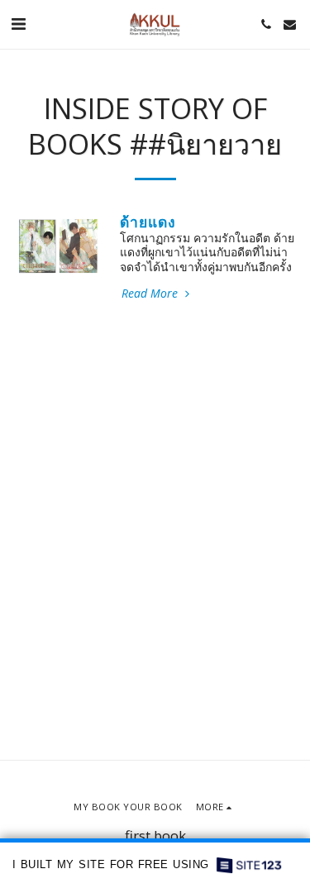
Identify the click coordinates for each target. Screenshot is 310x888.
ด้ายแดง (148, 222)
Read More (151, 293)
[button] (18, 24)
